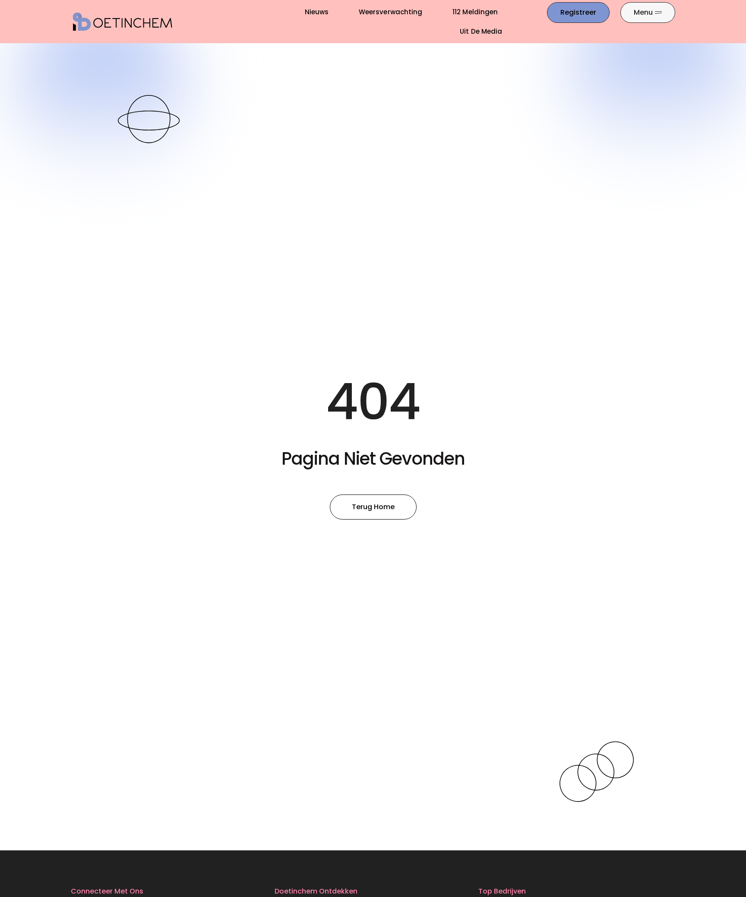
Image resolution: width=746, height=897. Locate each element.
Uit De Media (481, 31)
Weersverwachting (390, 11)
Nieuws (317, 11)
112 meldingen (475, 11)
